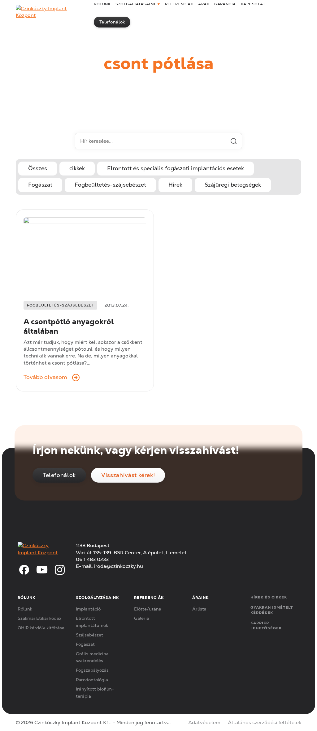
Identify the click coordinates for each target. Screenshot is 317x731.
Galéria (141, 618)
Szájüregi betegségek (233, 184)
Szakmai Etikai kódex (39, 618)
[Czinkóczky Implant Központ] (51, 12)
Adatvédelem (204, 722)
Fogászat (40, 184)
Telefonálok (112, 22)
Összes (37, 168)
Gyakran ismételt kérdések (271, 610)
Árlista (199, 609)
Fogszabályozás (92, 670)
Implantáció (88, 609)
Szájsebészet (89, 635)
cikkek (77, 168)
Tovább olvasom (45, 377)
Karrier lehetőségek (266, 625)
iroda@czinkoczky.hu (118, 566)
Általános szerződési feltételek (264, 722)
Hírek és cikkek (268, 597)
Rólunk (25, 609)
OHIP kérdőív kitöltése (41, 628)
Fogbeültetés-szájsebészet (110, 184)
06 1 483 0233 (92, 559)
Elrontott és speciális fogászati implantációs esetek (175, 168)
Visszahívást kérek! (128, 475)
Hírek (175, 184)
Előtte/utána (147, 609)
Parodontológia (92, 679)
